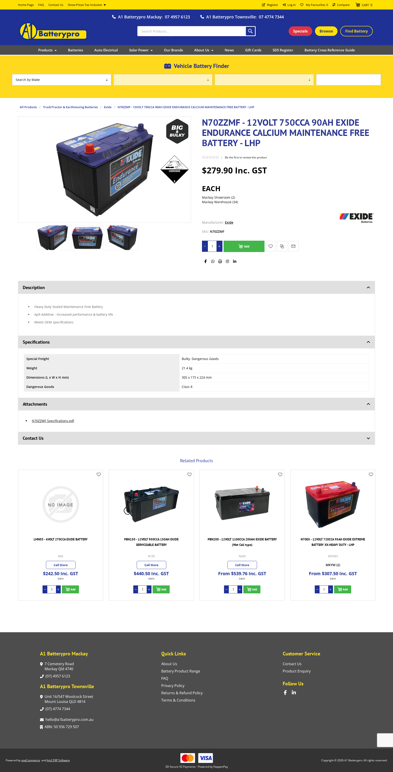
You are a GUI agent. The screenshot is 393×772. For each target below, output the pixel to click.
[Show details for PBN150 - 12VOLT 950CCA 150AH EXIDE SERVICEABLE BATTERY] (60, 504)
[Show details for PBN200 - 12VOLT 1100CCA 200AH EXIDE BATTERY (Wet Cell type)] (151, 504)
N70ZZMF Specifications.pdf (53, 421)
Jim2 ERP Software (58, 760)
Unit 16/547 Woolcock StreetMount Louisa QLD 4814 (69, 699)
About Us (169, 663)
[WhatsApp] (213, 261)
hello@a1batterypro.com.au (69, 719)
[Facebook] (205, 261)
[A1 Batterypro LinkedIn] (296, 692)
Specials (300, 31)
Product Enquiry (297, 671)
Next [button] (370, 455)
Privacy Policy (172, 685)
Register (272, 5)
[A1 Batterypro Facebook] (288, 692)
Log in (291, 5)
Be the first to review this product (246, 157)
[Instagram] (227, 261)
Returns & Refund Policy (182, 692)
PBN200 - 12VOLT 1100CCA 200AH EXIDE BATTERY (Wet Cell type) (151, 542)
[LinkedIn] (234, 261)
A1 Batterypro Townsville (231, 17)
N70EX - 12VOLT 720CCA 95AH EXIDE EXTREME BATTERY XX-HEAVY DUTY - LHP (242, 542)
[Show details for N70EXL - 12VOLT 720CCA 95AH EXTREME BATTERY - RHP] (333, 504)
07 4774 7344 (271, 17)
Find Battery (356, 31)
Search (250, 31)
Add (246, 246)
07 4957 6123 (177, 17)
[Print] (220, 261)
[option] (52, 237)
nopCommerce (30, 760)
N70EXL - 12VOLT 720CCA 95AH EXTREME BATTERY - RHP (333, 542)
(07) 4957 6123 (57, 676)
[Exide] (357, 222)
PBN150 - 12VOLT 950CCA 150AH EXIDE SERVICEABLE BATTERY (60, 542)
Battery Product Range (180, 671)
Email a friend (293, 246)
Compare (343, 5)
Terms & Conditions (178, 700)
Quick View (99, 481)
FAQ (164, 678)
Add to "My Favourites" (271, 246)
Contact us (292, 663)
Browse (326, 31)
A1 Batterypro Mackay (140, 17)
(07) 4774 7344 (57, 708)
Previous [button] (22, 455)
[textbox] (196, 31)
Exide (229, 222)
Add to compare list (282, 246)
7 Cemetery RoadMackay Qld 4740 (59, 666)
